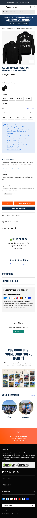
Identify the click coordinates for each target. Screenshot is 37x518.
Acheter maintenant (19, 208)
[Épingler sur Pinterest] (15, 228)
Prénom (4, 174)
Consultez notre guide (13, 150)
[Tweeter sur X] (8, 228)
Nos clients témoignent (18, 264)
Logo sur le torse (7, 186)
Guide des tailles (31, 109)
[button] (34, 7)
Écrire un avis (18, 331)
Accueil (3, 28)
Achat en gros (31, 514)
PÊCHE (9, 417)
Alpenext (7, 511)
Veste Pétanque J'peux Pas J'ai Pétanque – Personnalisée (19, 28)
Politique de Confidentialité (12, 514)
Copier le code (22, 23)
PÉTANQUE (26, 417)
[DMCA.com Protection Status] (9, 465)
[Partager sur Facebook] (12, 228)
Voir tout (32, 395)
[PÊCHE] (9, 407)
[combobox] (18, 12)
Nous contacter (23, 514)
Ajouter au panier (25, 203)
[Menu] (3, 7)
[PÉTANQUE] (26, 407)
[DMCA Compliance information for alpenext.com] (22, 465)
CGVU (3, 514)
